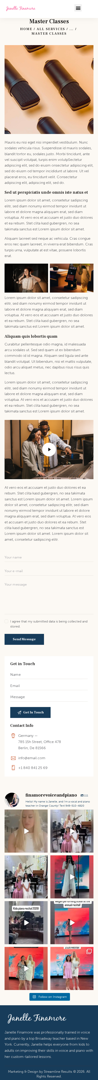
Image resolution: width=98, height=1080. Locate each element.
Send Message (24, 639)
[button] (78, 8)
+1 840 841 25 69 (33, 768)
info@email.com (31, 758)
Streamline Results (58, 1072)
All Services (51, 29)
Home (26, 29)
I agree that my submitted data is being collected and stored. (49, 624)
